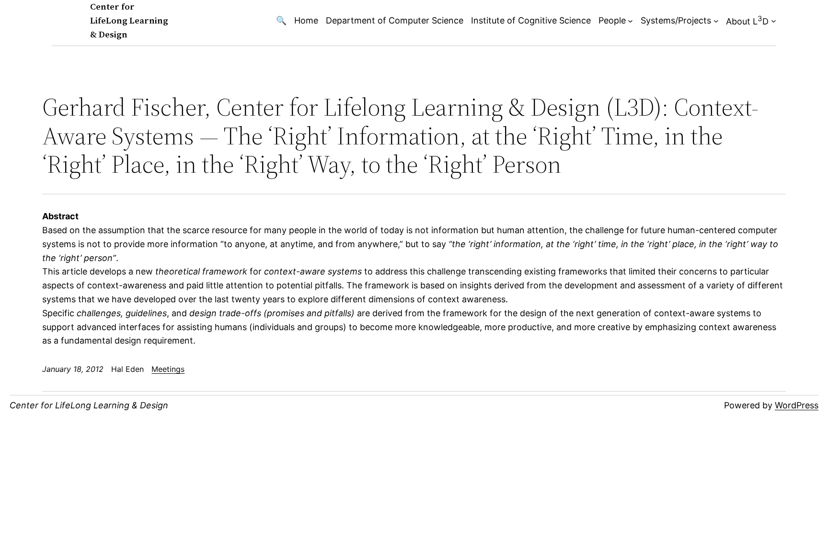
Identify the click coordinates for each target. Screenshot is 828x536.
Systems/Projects (676, 20)
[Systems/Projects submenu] (716, 21)
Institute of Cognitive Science (531, 20)
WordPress (796, 405)
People (612, 20)
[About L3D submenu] (773, 21)
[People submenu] (630, 21)
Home (306, 20)
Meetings (167, 369)
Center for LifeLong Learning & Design (129, 20)
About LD (747, 20)
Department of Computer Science (394, 20)
